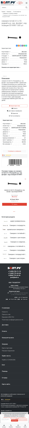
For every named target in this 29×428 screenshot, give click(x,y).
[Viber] (22, 46)
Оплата (4, 331)
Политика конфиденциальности (12, 320)
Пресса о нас (6, 314)
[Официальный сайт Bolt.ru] (8, 2)
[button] (26, 3)
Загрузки (5, 344)
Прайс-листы (6, 356)
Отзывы (4, 378)
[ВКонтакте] (17, 46)
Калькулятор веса (8, 337)
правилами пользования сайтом (9, 417)
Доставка (5, 325)
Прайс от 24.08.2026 (8, 360)
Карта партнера (7, 348)
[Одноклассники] (18, 46)
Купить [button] (15, 204)
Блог (3, 365)
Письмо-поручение (8, 351)
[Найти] (26, 7)
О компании (6, 308)
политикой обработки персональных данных (18, 418)
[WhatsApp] (24, 46)
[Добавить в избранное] (25, 179)
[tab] (14, 105)
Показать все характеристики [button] (10, 67)
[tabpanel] (14, 132)
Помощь (4, 371)
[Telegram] (20, 46)
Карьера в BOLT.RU (8, 317)
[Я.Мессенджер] (26, 46)
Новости (5, 312)
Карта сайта (6, 384)
